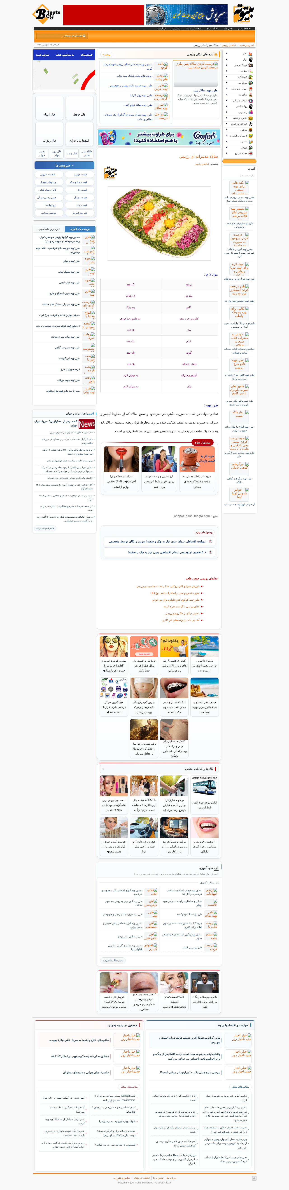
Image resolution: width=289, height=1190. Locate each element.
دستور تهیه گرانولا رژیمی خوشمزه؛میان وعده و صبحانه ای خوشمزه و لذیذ (60, 239)
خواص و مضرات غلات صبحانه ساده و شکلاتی (239, 350)
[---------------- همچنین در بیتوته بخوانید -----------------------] (122, 1025)
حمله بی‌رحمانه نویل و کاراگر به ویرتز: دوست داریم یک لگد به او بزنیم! (116, 1133)
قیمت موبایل (80, 197)
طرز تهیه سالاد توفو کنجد (138, 104)
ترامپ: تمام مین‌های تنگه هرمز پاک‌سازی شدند (175, 1129)
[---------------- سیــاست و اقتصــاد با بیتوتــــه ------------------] (233, 1025)
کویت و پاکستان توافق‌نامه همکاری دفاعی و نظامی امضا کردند (66, 497)
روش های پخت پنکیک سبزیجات (134, 75)
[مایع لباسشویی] (159, 137)
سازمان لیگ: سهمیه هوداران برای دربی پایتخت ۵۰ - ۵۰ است (64, 1133)
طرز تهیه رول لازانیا (141, 95)
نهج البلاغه (51, 205)
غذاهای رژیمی (229, 45)
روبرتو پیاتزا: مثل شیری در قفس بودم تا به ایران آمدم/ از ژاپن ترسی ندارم (62, 1144)
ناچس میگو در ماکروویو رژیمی (182, 613)
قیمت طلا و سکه (78, 182)
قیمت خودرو (80, 174)
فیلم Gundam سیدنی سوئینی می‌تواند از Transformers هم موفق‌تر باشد (114, 1097)
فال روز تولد (56, 153)
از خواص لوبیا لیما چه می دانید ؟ (239, 506)
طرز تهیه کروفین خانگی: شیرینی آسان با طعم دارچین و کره (239, 253)
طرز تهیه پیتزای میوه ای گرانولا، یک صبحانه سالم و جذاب (128, 117)
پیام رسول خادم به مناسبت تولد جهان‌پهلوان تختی (70, 460)
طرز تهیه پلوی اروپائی (68, 380)
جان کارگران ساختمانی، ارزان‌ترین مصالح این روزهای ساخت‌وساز (67, 441)
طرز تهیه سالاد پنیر (205, 90)
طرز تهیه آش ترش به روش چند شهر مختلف (123, 903)
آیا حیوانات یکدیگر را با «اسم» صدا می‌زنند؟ (66, 1109)
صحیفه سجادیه (48, 212)
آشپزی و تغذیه (247, 45)
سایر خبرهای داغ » (45, 528)
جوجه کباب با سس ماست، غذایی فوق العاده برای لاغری (182, 925)
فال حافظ (79, 114)
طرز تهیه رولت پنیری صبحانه (65, 336)
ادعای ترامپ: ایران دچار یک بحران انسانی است (174, 1097)
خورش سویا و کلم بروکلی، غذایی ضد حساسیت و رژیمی (168, 586)
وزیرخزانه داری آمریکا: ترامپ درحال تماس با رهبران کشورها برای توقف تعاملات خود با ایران (174, 1159)
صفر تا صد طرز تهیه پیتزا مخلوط (63, 390)
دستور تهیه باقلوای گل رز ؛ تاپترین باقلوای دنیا (125, 947)
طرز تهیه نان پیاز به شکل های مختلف (61, 304)
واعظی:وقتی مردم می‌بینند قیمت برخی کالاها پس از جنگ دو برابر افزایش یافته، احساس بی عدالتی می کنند (186, 1056)
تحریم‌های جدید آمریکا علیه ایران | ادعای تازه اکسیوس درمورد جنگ (226, 1159)
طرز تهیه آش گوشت (69, 358)
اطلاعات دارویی (48, 174)
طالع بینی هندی (86, 153)
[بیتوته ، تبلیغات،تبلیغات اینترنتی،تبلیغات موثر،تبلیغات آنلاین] (103, 15)
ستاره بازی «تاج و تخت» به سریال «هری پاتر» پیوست (79, 1040)
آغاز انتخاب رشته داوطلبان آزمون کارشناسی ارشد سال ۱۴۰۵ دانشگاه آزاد (64, 487)
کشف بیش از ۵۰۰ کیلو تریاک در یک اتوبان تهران (55, 423)
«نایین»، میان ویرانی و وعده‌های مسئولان (86, 1072)
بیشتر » (106, 54)
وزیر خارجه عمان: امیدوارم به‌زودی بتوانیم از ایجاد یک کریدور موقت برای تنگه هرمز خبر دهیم (225, 1143)
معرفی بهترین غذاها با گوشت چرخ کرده (59, 315)
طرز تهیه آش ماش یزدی (130, 936)
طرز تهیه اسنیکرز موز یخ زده (239, 300)
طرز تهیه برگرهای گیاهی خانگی (239, 480)
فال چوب (72, 153)
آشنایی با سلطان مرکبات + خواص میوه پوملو (182, 903)
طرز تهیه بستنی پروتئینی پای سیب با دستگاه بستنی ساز (239, 199)
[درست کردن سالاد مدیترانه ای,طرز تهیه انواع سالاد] (159, 223)
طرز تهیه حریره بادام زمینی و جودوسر (131, 85)
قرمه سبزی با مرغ (70, 369)
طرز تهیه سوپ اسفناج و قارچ (65, 293)
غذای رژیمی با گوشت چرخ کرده (181, 606)
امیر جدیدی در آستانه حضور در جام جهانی (63, 1097)
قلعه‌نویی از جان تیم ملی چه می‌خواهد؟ (115, 1144)
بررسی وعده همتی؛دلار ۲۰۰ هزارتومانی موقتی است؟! (190, 1072)
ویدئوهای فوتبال (48, 182)
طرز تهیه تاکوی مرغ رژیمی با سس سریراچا (239, 376)
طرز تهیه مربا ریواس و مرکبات (239, 278)
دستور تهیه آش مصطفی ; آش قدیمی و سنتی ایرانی (122, 925)
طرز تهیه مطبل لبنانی (69, 271)
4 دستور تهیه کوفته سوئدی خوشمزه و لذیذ (58, 325)
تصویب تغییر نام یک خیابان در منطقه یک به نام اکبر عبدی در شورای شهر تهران (225, 1129)
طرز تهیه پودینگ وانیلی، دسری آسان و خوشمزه (239, 325)
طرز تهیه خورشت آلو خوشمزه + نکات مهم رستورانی (58, 250)
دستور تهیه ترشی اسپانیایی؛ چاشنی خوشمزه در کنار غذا (184, 892)
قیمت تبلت (81, 205)
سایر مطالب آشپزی (113, 960)
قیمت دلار (82, 189)
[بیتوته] (46, 23)
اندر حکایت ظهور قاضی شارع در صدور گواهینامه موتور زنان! (176, 1143)
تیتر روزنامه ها (80, 212)
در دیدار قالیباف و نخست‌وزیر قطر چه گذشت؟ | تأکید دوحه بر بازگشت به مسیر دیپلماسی (65, 519)
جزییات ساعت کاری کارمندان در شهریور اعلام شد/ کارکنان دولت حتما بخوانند (175, 1113)
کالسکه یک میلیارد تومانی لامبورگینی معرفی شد (70, 478)
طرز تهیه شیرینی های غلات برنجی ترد (239, 225)
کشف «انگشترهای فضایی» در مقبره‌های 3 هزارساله (113, 1109)
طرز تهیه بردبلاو (71, 260)
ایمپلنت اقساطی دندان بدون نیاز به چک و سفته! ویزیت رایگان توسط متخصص (157, 541)
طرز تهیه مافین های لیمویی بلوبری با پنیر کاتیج (239, 402)
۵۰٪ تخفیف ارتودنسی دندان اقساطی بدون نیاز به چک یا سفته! (167, 552)
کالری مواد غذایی (47, 189)
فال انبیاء (49, 114)
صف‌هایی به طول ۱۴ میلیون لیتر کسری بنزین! (71, 432)
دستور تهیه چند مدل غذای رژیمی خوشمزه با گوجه (128, 66)
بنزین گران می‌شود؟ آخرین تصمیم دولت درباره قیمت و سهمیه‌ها (189, 1040)
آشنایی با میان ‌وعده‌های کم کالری (180, 620)
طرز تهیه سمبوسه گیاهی (67, 347)
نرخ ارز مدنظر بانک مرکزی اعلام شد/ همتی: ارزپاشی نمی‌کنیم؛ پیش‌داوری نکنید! (67, 452)
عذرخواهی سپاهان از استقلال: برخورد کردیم (65, 1121)
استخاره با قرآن (79, 140)
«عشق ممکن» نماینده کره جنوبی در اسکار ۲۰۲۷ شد (80, 1056)
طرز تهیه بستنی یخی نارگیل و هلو (239, 454)
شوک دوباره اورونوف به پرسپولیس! (117, 1121)
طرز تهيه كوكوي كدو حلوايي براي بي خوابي (175, 599)
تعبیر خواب (42, 153)
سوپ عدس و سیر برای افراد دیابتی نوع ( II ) (174, 593)
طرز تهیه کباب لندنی (69, 282)
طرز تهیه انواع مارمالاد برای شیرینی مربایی (239, 428)
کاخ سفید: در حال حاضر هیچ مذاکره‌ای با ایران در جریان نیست (66, 508)
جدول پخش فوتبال (46, 197)
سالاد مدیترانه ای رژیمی (198, 156)
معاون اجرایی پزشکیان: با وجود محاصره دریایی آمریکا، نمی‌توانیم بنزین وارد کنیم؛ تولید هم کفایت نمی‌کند (67, 469)
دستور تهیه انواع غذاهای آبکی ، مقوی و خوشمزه (122, 892)
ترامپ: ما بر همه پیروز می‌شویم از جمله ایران (226, 1097)
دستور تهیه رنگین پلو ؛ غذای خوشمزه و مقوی (182, 936)
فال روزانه (49, 140)
